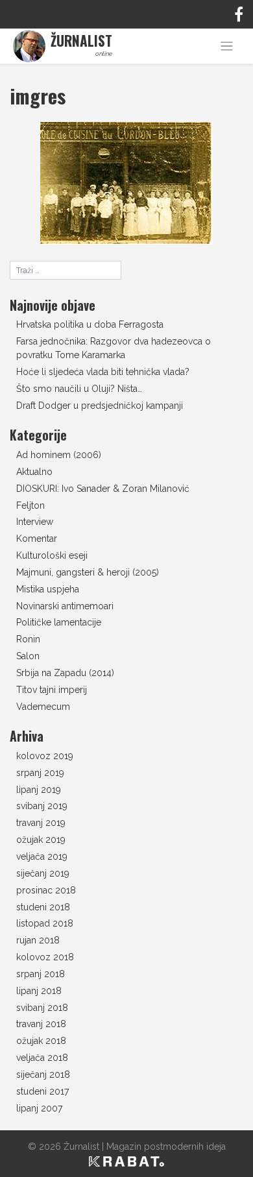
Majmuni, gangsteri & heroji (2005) (87, 572)
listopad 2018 (44, 923)
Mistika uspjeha (47, 589)
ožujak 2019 (41, 839)
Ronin (28, 639)
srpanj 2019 (40, 773)
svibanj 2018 (42, 1007)
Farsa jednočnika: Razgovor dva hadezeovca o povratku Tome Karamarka (113, 348)
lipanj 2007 (39, 1108)
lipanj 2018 (39, 991)
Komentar (36, 538)
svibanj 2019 (41, 806)
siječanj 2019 (42, 873)
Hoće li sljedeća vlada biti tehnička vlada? (102, 372)
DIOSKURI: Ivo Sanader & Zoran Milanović (102, 488)
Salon (28, 656)
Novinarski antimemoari (65, 606)
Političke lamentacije (58, 622)
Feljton (30, 505)
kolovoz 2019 (44, 756)
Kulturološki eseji (52, 555)
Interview (34, 521)
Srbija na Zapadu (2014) (65, 673)
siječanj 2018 (43, 1074)
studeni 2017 (42, 1091)
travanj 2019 (41, 823)
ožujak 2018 (41, 1041)
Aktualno (34, 472)
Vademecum (43, 706)
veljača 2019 (41, 856)
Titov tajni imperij (51, 690)
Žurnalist (81, 1146)
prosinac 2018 (46, 890)
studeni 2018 (43, 907)
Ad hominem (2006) (58, 455)
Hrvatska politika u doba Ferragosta (89, 324)
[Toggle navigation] (226, 46)
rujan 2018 (38, 940)
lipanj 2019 (38, 789)
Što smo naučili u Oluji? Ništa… (79, 388)
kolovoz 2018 (45, 957)
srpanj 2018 (40, 974)
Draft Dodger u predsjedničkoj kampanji (99, 405)
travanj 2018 (41, 1024)
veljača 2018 (42, 1057)
